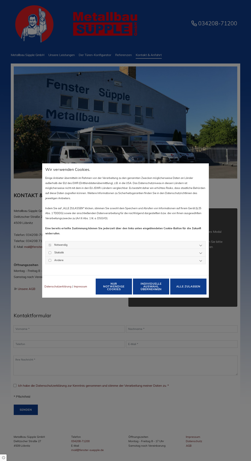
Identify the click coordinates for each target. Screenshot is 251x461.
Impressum (80, 286)
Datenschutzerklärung (58, 286)
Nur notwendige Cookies (114, 286)
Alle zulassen (188, 286)
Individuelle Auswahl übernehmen (151, 286)
